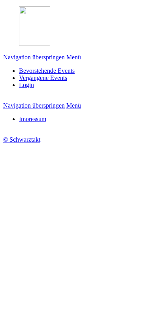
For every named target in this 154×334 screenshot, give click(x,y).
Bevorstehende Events (47, 70)
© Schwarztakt (21, 139)
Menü (73, 57)
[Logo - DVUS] (34, 43)
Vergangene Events (43, 77)
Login (26, 85)
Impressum (32, 119)
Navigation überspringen (34, 57)
